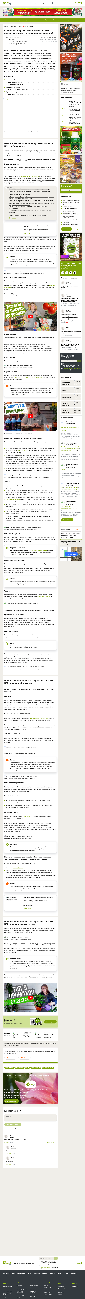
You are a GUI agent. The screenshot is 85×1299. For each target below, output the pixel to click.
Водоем (46, 1285)
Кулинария (76, 448)
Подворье (60, 1294)
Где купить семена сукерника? (71, 200)
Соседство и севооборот (20, 1291)
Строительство (69, 448)
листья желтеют (23, 450)
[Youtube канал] (79, 3)
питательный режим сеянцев (29, 176)
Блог (23, 3)
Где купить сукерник (68, 211)
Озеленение (47, 1290)
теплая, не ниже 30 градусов (15, 1097)
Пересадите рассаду (44, 597)
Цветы (62, 428)
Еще (77, 83)
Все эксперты (66, 519)
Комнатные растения (70, 428)
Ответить (6, 1142)
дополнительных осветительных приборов (28, 377)
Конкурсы (37, 1273)
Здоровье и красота (77, 1288)
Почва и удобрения (22, 1289)
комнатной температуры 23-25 (16, 1095)
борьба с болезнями (36, 1067)
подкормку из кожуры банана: (38, 550)
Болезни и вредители (19, 1286)
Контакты (5, 1276)
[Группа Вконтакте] (77, 3)
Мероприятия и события (7, 1293)
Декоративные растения (34, 1286)
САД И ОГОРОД (28, 19)
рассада (27, 1067)
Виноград (63, 430)
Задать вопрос (49, 1021)
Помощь (66, 1273)
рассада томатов (9, 1067)
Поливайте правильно (13, 500)
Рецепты (52, 1273)
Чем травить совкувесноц (70, 208)
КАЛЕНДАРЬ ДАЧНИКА (19, 19)
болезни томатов (19, 1067)
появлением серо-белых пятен (39, 718)
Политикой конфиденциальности (72, 368)
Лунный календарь (8, 1286)
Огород (66, 427)
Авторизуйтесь (8, 1128)
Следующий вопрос (10, 1101)
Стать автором (41, 3)
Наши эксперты (67, 417)
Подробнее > (27, 233)
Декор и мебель (48, 1287)
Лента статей (17, 3)
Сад (62, 427)
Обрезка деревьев (68, 206)
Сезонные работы (7, 1291)
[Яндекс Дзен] (81, 3)
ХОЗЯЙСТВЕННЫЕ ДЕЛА (56, 19)
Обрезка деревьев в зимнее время (71, 203)
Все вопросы (77, 229)
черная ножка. (28, 816)
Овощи (18, 1297)
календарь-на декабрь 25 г (70, 220)
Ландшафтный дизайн (74, 427)
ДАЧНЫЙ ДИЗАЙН (46, 19)
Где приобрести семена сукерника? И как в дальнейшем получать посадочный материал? (72, 215)
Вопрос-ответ (28, 3)
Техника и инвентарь (61, 1291)
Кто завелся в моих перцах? (70, 224)
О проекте (73, 1273)
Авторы (35, 3)
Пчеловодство (64, 452)
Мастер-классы (67, 377)
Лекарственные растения (34, 1295)
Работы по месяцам (8, 1288)
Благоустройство (62, 1288)
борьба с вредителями (47, 1067)
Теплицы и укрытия (22, 1295)
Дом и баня (61, 1286)
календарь (66, 222)
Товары (59, 1273)
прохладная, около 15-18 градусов (17, 1093)
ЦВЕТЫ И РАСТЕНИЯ (36, 19)
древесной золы (17, 868)
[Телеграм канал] (75, 3)
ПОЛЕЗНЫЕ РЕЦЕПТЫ (66, 19)
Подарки (44, 1273)
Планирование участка (48, 1294)
